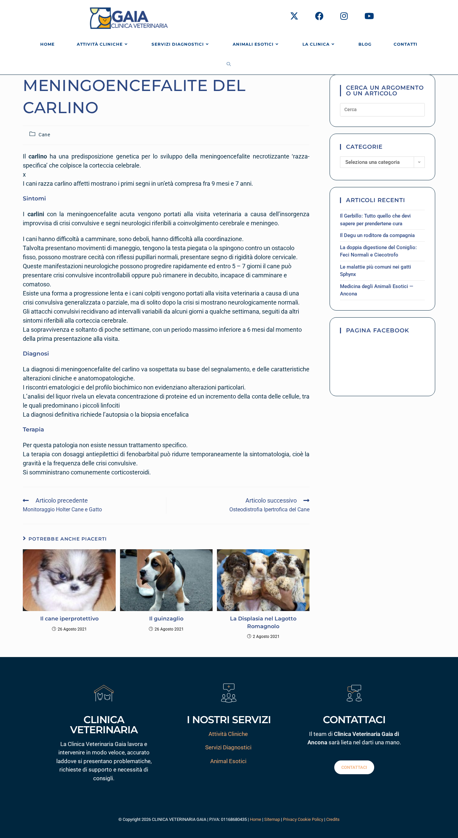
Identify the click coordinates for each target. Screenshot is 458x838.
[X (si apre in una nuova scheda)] (294, 16)
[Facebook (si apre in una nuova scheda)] (319, 16)
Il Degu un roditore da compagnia (377, 235)
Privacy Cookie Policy (303, 819)
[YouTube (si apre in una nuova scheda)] (369, 16)
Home (255, 819)
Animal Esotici (228, 761)
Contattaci (354, 767)
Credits (333, 819)
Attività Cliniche (228, 734)
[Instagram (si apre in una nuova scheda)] (344, 16)
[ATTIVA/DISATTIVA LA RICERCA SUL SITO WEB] (228, 64)
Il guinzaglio (166, 618)
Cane (44, 134)
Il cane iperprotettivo (69, 618)
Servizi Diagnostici (228, 747)
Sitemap (272, 819)
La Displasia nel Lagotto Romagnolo (263, 622)
